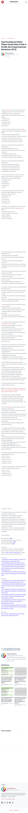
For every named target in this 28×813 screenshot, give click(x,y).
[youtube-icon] (10, 803)
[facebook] (5, 649)
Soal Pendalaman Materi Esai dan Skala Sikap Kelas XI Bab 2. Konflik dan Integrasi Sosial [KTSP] (7, 680)
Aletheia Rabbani (11, 788)
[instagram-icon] (7, 803)
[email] (19, 649)
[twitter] (7, 649)
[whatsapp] (10, 649)
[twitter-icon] (5, 803)
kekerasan (3, 306)
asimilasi (8, 407)
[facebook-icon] (2, 803)
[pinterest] (16, 649)
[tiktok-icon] (12, 803)
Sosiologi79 (14, 1)
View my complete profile (8, 799)
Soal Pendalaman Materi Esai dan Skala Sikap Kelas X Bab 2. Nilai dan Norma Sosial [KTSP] (7, 699)
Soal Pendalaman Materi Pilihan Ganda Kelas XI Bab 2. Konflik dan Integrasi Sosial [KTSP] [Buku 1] (21, 680)
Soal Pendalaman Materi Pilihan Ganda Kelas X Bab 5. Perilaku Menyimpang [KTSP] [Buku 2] (21, 700)
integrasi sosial (19, 208)
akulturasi (17, 362)
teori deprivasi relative (6, 323)
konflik (22, 129)
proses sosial (8, 110)
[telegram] (13, 649)
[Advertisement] (14, 21)
